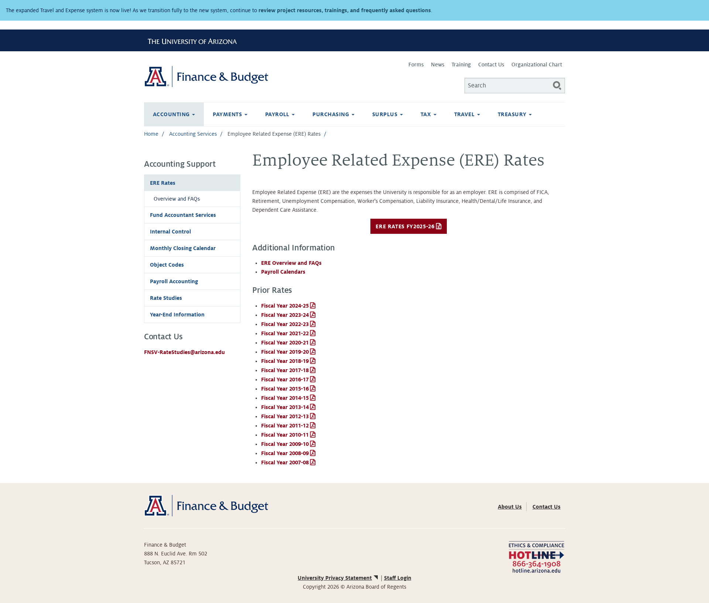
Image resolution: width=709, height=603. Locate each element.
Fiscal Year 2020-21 (285, 343)
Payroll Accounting (174, 281)
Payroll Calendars (283, 272)
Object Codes (167, 265)
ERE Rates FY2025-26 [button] (405, 226)
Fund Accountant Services (183, 215)
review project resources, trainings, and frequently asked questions (344, 10)
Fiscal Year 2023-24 (285, 315)
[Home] (249, 76)
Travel (465, 114)
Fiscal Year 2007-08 (285, 462)
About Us (510, 507)
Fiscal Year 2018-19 (285, 361)
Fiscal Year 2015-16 (285, 389)
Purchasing (331, 114)
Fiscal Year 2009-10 (285, 444)
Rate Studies (166, 298)
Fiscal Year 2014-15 (285, 398)
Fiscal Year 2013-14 (285, 407)
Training (461, 64)
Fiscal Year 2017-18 (285, 370)
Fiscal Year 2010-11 (285, 435)
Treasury (513, 114)
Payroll (278, 114)
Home (151, 134)
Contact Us (491, 64)
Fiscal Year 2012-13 (285, 416)
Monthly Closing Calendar (183, 248)
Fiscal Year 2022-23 (285, 324)
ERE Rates (162, 183)
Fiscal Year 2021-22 (285, 333)
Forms (416, 64)
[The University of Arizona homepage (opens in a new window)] (195, 40)
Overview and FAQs (177, 199)
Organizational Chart (536, 64)
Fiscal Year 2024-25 (285, 306)
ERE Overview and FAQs (291, 263)
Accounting (172, 114)
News (437, 64)
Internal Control (170, 232)
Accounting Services (193, 134)
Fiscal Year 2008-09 (285, 453)
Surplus (385, 114)
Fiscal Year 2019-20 (285, 352)
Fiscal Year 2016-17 (285, 379)
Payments (228, 114)
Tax (427, 114)
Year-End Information (177, 315)
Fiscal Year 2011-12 (285, 426)
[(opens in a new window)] (536, 556)
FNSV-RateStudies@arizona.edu (184, 352)
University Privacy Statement (335, 578)
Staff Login (397, 578)
